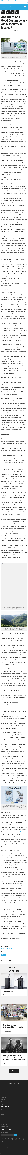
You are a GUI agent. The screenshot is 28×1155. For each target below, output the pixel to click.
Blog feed (3, 1120)
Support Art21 (4, 1104)
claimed (18, 832)
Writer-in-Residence (7, 948)
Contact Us (3, 1101)
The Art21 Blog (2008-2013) (7, 1095)
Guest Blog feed (4, 1126)
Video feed (3, 1122)
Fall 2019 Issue (11, 967)
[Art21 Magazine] (6, 6)
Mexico (3, 955)
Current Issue (4, 1109)
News (2, 1112)
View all (14, 1071)
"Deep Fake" (14, 970)
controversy (4, 134)
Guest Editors (4, 1097)
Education (3, 1114)
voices (3, 269)
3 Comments (5, 961)
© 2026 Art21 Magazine (6, 1147)
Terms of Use (9, 1148)
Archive (3, 1099)
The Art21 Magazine (5, 1093)
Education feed (4, 1124)
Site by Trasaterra (14, 1147)
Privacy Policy (4, 1148)
